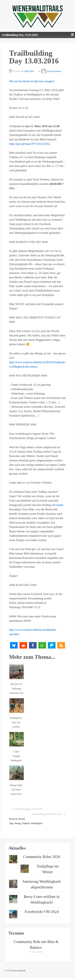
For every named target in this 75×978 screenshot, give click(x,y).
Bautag (18, 823)
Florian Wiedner (54, 71)
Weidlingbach (36, 823)
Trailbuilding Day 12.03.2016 (28, 809)
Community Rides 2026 (41, 857)
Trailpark (26, 823)
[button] (14, 645)
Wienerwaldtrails (18, 970)
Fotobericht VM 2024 (42, 912)
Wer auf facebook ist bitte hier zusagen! (31, 81)
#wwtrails (57, 505)
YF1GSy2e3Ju (29, 143)
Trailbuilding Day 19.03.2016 (47, 814)
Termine (21, 819)
